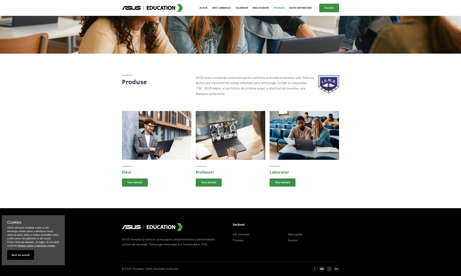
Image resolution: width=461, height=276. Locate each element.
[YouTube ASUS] (322, 269)
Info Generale (221, 8)
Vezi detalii (134, 182)
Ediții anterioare (300, 8)
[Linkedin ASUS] (336, 269)
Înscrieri (329, 8)
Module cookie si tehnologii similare (36, 245)
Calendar (241, 8)
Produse (279, 8)
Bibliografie (261, 8)
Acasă (204, 8)
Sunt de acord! (21, 255)
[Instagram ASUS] (329, 269)
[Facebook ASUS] (314, 269)
